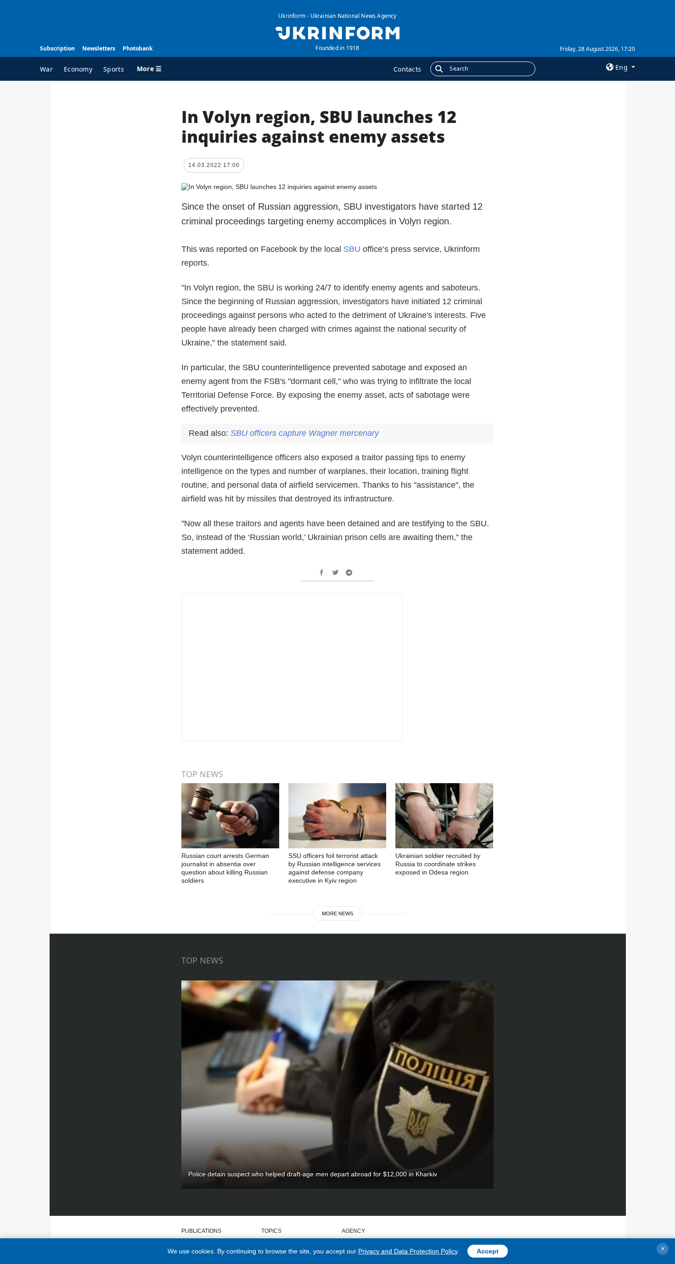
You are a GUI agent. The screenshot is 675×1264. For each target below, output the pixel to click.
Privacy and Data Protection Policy (407, 1251)
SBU (353, 249)
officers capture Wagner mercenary (305, 433)
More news (337, 913)
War (46, 69)
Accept (488, 1251)
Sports (113, 69)
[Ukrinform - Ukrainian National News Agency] (337, 32)
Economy (78, 69)
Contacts (407, 69)
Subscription (57, 48)
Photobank (137, 48)
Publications (201, 1231)
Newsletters (98, 48)
